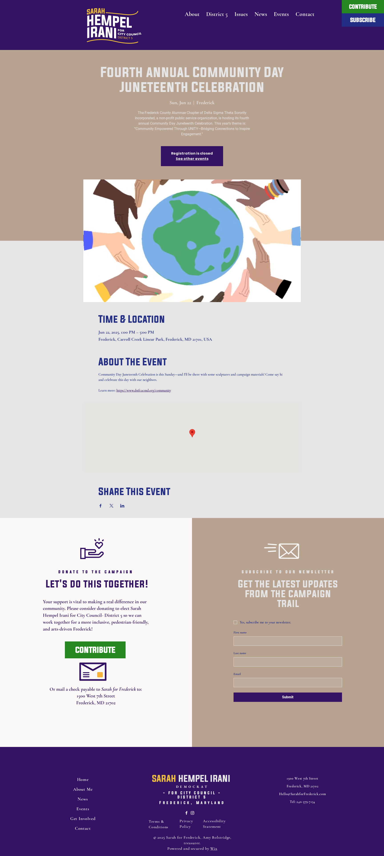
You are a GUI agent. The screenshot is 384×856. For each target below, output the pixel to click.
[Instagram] (192, 812)
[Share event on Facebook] (100, 506)
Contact (83, 828)
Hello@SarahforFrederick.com (302, 794)
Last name (240, 653)
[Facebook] (186, 812)
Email (237, 674)
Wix (213, 848)
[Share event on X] (111, 506)
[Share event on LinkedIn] (122, 506)
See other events (192, 158)
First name (240, 632)
